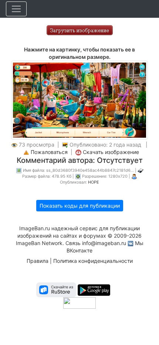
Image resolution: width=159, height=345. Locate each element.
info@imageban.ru (104, 243)
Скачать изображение (111, 152)
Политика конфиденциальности (93, 261)
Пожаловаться (49, 152)
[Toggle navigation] (16, 8)
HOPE (93, 182)
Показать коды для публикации (80, 205)
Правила (37, 261)
